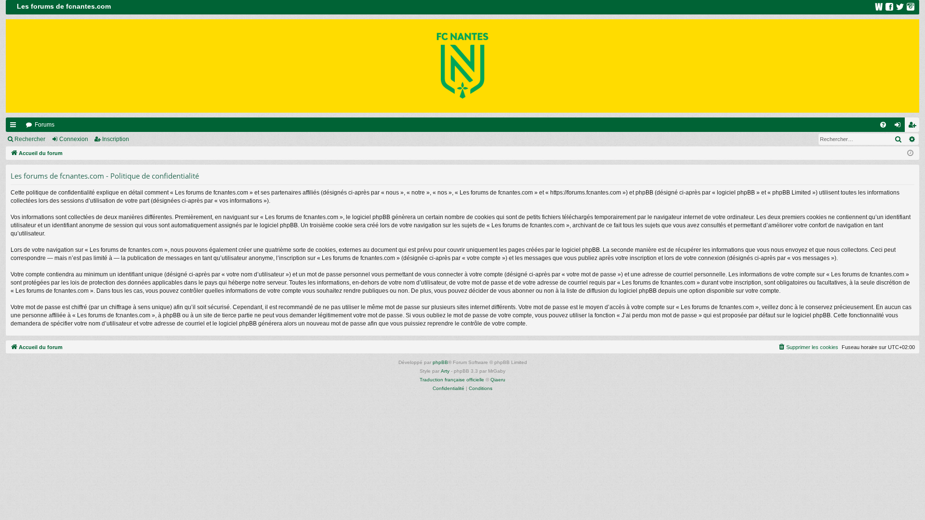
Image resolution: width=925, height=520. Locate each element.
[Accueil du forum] (462, 65)
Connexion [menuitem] (899, 126)
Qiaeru (497, 379)
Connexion (73, 139)
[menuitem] (883, 124)
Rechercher (29, 139)
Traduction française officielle (452, 379)
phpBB (440, 362)
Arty (445, 371)
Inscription (115, 139)
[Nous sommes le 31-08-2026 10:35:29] (910, 153)
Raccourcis (15, 126)
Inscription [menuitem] (914, 126)
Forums (44, 124)
